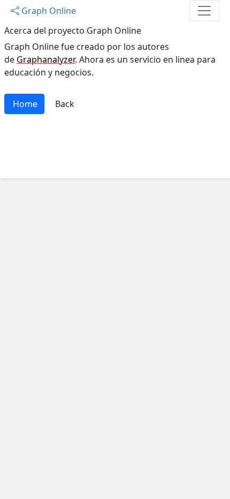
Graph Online (47, 11)
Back (64, 104)
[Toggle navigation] (204, 10)
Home (25, 104)
